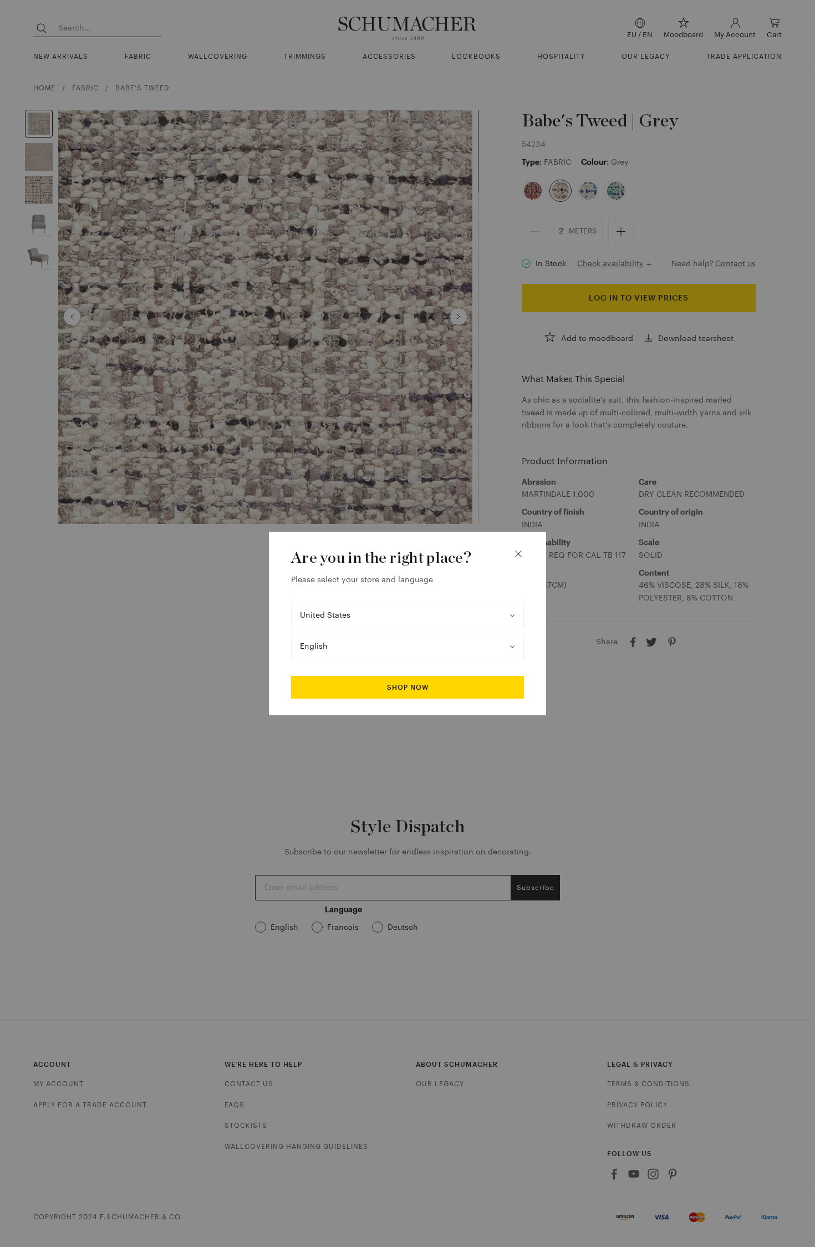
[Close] (518, 553)
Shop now (408, 687)
